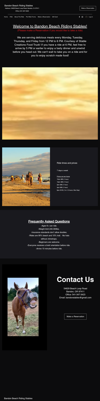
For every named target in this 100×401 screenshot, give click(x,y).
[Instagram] (82, 17)
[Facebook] (79, 17)
